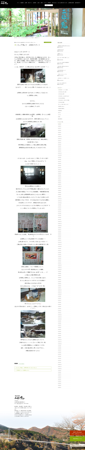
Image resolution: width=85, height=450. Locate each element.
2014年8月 (59, 273)
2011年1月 (59, 362)
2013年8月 (59, 298)
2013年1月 (59, 312)
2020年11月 (59, 169)
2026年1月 (59, 128)
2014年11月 (59, 267)
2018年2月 (59, 194)
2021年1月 (59, 167)
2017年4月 (59, 213)
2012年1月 (59, 337)
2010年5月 (59, 379)
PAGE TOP (82, 443)
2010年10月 (59, 368)
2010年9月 (59, 370)
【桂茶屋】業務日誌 (61, 108)
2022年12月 (59, 136)
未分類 (59, 116)
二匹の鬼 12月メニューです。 (62, 74)
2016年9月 (59, 227)
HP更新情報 (60, 110)
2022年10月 (59, 138)
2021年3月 (59, 165)
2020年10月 (59, 171)
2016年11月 (59, 223)
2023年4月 (59, 130)
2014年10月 (59, 269)
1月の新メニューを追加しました (22, 370)
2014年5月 (59, 279)
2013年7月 (59, 300)
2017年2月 (59, 217)
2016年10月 (59, 225)
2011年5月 (59, 354)
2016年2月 (59, 238)
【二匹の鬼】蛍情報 (61, 102)
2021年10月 (59, 155)
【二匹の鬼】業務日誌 (48, 42)
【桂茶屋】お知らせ (61, 106)
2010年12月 (59, 364)
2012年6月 (59, 327)
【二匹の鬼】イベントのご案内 (63, 89)
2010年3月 (59, 383)
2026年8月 (59, 124)
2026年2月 (59, 126)
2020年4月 (59, 182)
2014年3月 (59, 283)
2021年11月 (59, 153)
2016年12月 (59, 221)
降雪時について (60, 53)
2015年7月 (59, 250)
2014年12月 (59, 265)
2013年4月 (59, 306)
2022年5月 (59, 142)
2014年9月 (59, 271)
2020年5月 (59, 180)
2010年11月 (59, 366)
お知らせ (59, 112)
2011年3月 (59, 358)
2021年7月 (59, 161)
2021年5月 (59, 163)
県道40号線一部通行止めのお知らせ (63, 66)
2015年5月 (59, 254)
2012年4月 (59, 331)
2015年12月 (59, 242)
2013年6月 (59, 302)
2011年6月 (59, 352)
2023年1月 (59, 134)
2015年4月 (59, 256)
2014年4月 (59, 281)
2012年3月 (59, 333)
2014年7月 (59, 275)
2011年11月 (59, 341)
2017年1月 (59, 219)
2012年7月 (59, 325)
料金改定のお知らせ (61, 49)
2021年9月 (59, 157)
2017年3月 (59, 215)
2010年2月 (59, 385)
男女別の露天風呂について (62, 70)
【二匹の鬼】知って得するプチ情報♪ (63, 100)
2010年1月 (59, 387)
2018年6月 (59, 190)
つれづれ (59, 114)
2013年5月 (59, 304)
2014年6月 (59, 277)
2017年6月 (59, 209)
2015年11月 (59, 244)
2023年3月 (59, 132)
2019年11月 (59, 186)
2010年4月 (59, 381)
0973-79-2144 (19, 403)
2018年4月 (59, 192)
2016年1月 (59, 240)
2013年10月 (59, 294)
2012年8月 (59, 323)
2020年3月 (59, 184)
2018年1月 (59, 196)
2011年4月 (59, 356)
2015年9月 (59, 248)
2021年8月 (59, 159)
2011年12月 (59, 339)
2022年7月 (59, 140)
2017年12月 (59, 198)
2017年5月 (59, 211)
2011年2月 (59, 360)
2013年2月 (59, 310)
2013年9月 (59, 296)
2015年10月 (59, 246)
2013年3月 (59, 308)
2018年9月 (59, 188)
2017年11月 (59, 200)
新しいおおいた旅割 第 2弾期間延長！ (63, 62)
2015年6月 (59, 252)
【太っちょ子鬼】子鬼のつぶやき (63, 104)
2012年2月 (59, 335)
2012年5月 (59, 329)
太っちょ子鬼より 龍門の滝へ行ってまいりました (26, 367)
